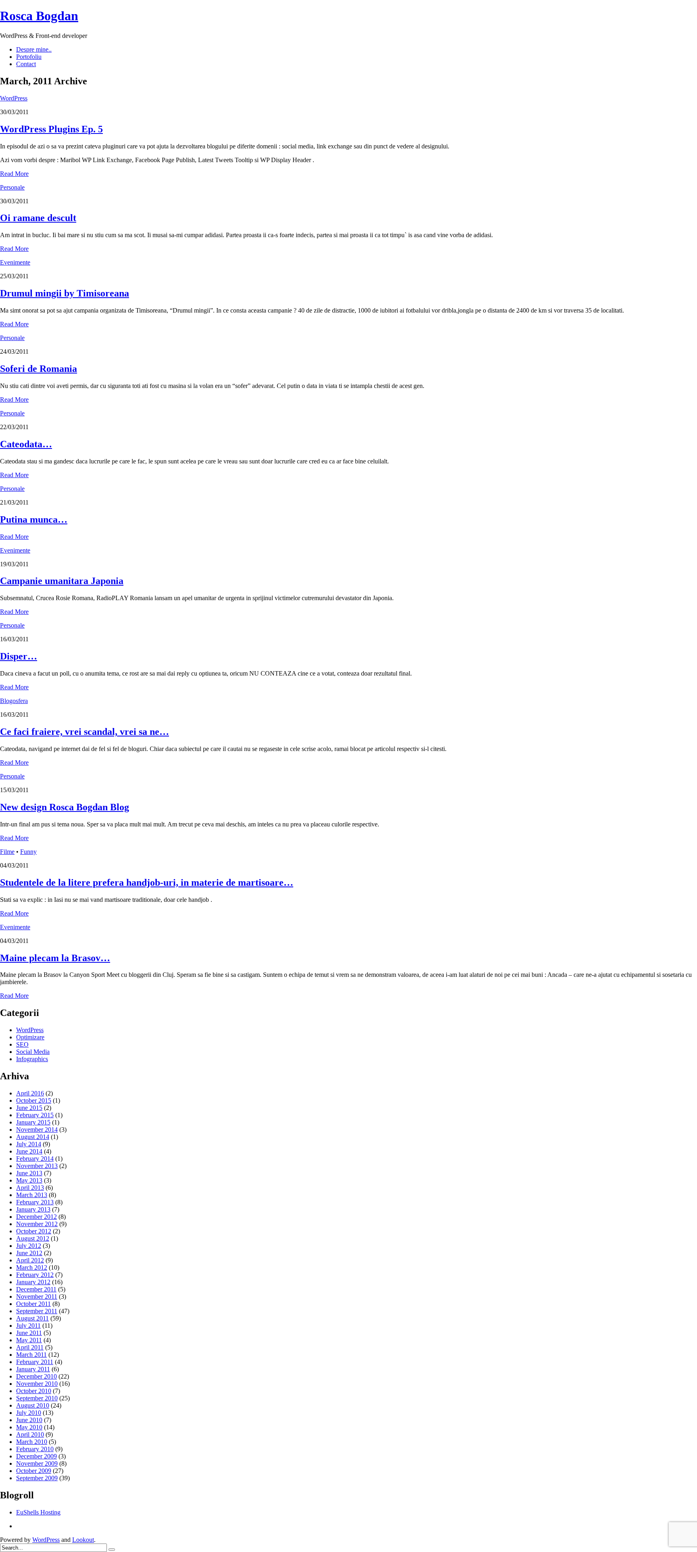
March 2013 (31, 1194)
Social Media (33, 1051)
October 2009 (33, 1470)
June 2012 (29, 1253)
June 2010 (29, 1419)
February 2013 (35, 1202)
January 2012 (33, 1282)
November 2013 (37, 1165)
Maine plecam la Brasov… (55, 958)
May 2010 (29, 1427)
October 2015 (33, 1100)
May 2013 (29, 1180)
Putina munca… (33, 519)
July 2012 (28, 1245)
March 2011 (31, 1354)
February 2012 (35, 1274)
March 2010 (31, 1441)
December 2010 (36, 1376)
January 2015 (33, 1122)
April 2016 (30, 1093)
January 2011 (33, 1369)
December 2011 (36, 1289)
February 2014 (35, 1158)
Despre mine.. (34, 49)
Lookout (83, 1539)
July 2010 (28, 1412)
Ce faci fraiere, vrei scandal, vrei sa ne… (84, 731)
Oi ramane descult (38, 218)
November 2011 (36, 1296)
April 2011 (30, 1347)
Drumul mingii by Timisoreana (64, 293)
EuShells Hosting (38, 1512)
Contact (26, 63)
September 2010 (37, 1398)
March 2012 (31, 1267)
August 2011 (32, 1318)
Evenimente (15, 262)
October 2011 (33, 1303)
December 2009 (36, 1456)
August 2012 (32, 1238)
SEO (22, 1044)
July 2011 (28, 1325)
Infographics (32, 1059)
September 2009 (37, 1478)
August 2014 (32, 1136)
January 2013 (33, 1209)
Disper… (18, 656)
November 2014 (37, 1129)
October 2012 (33, 1231)
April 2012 (30, 1260)
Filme (7, 851)
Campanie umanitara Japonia (61, 581)
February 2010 (35, 1449)
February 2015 (35, 1115)
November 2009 (37, 1463)
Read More (14, 173)
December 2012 (36, 1216)
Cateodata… (26, 444)
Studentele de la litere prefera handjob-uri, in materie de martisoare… (146, 882)
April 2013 (30, 1187)
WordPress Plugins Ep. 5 (51, 129)
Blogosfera (14, 700)
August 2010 (32, 1405)
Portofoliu (29, 56)
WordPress (13, 98)
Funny (28, 851)
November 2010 (37, 1383)
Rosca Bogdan (39, 15)
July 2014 (28, 1144)
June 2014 (29, 1151)
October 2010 (33, 1390)
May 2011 (29, 1340)
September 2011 (36, 1311)
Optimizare (30, 1037)
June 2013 (29, 1173)
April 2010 (30, 1434)
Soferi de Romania (38, 368)
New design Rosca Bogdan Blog (64, 807)
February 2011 (34, 1361)
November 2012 (37, 1223)
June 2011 (29, 1332)
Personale (12, 187)
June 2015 (29, 1107)
